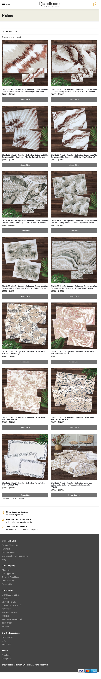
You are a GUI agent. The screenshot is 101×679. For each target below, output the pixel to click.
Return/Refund (8, 552)
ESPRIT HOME (9, 602)
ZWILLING (6, 644)
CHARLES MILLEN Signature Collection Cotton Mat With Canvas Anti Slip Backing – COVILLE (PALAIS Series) (25, 222)
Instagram (6, 659)
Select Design (74, 495)
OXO (4, 641)
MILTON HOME (9, 612)
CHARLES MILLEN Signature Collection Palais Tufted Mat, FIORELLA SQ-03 (72, 353)
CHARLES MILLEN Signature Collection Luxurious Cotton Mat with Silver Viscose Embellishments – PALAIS (71, 485)
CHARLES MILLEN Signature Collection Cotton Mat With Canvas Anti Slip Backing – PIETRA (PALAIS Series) (74, 287)
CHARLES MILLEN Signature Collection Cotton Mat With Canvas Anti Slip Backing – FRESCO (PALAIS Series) (25, 90)
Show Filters (11, 31)
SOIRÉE (5, 616)
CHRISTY (6, 598)
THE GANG (7, 623)
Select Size (25, 99)
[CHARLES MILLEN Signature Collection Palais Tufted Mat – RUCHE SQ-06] (25, 457)
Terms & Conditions (10, 577)
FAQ (4, 559)
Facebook (6, 655)
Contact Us (7, 584)
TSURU (5, 627)
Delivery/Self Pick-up (11, 545)
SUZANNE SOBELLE (12, 620)
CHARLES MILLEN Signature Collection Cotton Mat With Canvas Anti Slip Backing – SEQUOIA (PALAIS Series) (74, 156)
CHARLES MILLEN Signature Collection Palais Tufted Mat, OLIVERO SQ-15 (23, 418)
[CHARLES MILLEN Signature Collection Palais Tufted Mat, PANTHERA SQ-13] (74, 391)
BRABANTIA (7, 637)
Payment (6, 549)
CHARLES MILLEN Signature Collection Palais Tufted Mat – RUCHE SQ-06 (23, 484)
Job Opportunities (9, 574)
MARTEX (6, 609)
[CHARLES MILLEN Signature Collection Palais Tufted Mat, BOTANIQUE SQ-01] (25, 326)
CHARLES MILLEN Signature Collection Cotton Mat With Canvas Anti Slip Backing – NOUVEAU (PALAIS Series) (25, 287)
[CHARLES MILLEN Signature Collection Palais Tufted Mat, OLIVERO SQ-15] (25, 391)
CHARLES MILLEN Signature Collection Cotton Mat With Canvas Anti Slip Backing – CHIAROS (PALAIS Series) (74, 90)
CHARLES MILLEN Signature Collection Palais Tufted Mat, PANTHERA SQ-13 (72, 418)
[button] (95, 4)
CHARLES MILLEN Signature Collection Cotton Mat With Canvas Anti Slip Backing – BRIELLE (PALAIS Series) (74, 222)
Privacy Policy (8, 581)
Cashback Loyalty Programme (15, 556)
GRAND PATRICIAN (11, 605)
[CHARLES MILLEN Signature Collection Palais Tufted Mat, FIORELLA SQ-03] (74, 326)
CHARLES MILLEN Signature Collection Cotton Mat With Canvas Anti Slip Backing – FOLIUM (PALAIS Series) (25, 156)
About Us (6, 570)
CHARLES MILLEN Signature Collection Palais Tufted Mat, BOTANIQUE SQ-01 (23, 353)
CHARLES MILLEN (10, 595)
